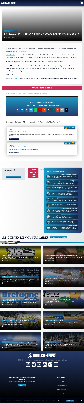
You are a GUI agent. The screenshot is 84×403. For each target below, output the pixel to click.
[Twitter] (34, 364)
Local (7, 31)
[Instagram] (50, 364)
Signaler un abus (15, 138)
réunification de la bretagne (40, 94)
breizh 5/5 (15, 94)
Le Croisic (29, 94)
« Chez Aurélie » (10, 55)
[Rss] (45, 364)
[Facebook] (28, 364)
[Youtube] (39, 364)
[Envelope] (56, 364)
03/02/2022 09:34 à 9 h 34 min (17, 131)
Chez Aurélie (22, 94)
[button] (81, 3)
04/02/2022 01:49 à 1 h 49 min (17, 146)
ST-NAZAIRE (12, 31)
